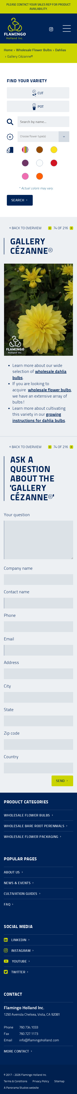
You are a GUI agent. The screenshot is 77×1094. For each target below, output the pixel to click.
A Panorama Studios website (21, 1088)
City (7, 686)
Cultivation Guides (20, 894)
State (8, 709)
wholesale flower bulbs (49, 389)
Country (11, 756)
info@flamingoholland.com (39, 1040)
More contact (16, 1051)
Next (71, 228)
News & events (17, 883)
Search (17, 200)
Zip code (11, 733)
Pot (41, 107)
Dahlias (60, 50)
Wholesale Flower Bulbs (34, 50)
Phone (10, 615)
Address (11, 662)
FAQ (7, 904)
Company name (18, 568)
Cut (40, 93)
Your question (17, 514)
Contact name (16, 591)
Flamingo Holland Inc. (15, 28)
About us (12, 872)
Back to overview (26, 228)
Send (60, 781)
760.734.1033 (28, 1027)
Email (9, 638)
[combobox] (43, 121)
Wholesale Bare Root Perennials (34, 826)
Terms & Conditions (15, 1081)
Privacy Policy (41, 1081)
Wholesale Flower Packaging (31, 837)
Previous (50, 228)
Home (8, 50)
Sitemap (59, 1081)
